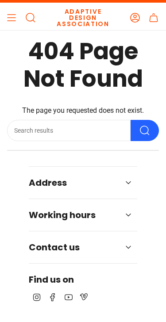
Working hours (62, 215)
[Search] (145, 130)
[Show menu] (11, 18)
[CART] (153, 18)
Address (48, 182)
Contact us (54, 247)
